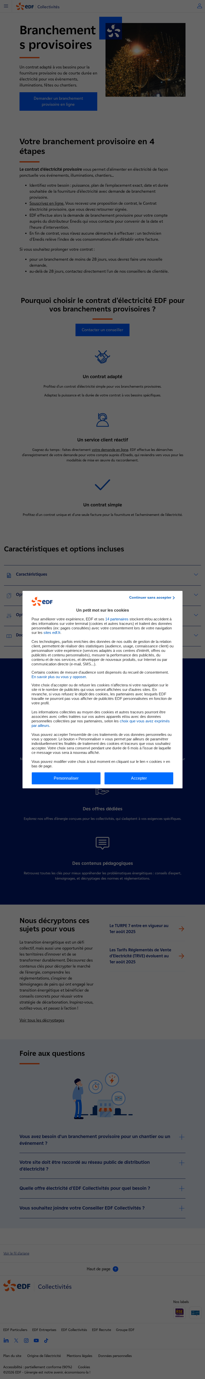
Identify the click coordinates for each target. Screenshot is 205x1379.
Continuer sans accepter (150, 597)
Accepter (139, 778)
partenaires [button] (116, 619)
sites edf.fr (52, 632)
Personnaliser (66, 778)
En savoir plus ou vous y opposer (59, 677)
